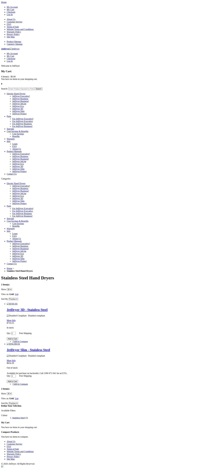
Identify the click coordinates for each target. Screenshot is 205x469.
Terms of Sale (13, 27)
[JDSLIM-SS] (13, 344)
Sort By (4, 299)
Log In (10, 14)
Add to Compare (20, 341)
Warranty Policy (14, 32)
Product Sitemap (14, 41)
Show (3, 289)
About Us (11, 19)
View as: (5, 294)
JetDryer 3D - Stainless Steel (27, 310)
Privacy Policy (13, 34)
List (16, 294)
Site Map (11, 37)
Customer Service (14, 22)
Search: (4, 89)
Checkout (11, 12)
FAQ (9, 24)
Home (4, 2)
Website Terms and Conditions (20, 29)
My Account (12, 7)
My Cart (10, 9)
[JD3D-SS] (12, 304)
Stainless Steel (18, 418)
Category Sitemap (14, 44)
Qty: (9, 333)
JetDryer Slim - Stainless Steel (28, 350)
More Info (11, 320)
